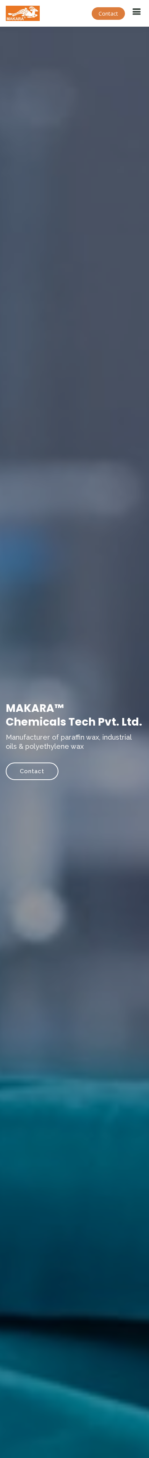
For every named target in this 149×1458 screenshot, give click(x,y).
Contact (108, 13)
